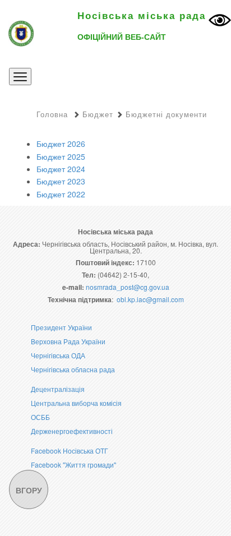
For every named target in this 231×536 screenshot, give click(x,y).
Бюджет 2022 (60, 194)
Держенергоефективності (72, 431)
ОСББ (40, 417)
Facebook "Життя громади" (73, 464)
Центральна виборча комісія (76, 403)
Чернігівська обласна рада (73, 369)
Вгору (29, 490)
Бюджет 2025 (60, 156)
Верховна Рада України (68, 341)
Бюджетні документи (166, 114)
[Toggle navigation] (20, 76)
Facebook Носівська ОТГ (69, 450)
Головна (52, 114)
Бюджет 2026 (60, 143)
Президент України (61, 327)
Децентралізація (58, 389)
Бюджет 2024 (60, 168)
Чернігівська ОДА (58, 355)
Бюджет (97, 114)
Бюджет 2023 (60, 181)
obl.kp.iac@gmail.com (150, 299)
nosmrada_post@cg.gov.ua (127, 287)
